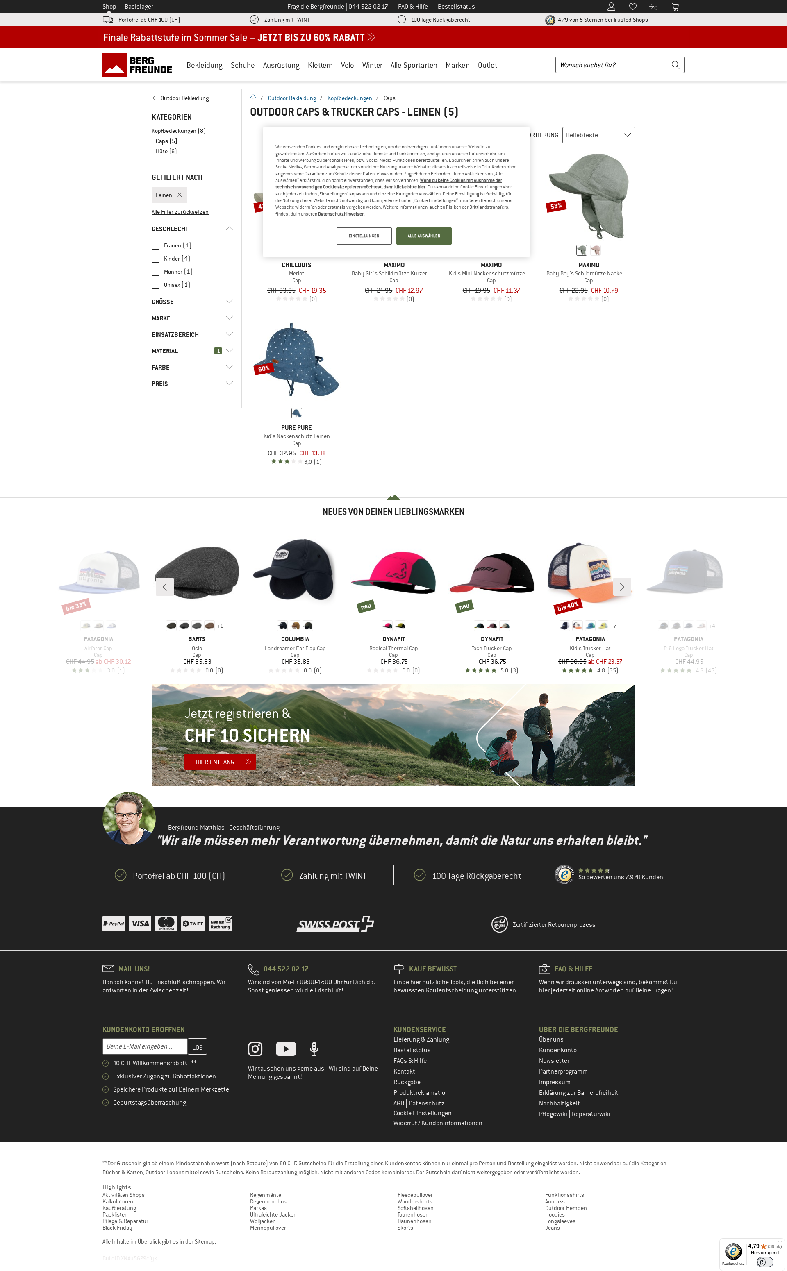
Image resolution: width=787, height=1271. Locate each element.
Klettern (320, 65)
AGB (399, 1103)
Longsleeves (560, 1221)
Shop (109, 6)
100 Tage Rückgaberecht (440, 19)
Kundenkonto (558, 1050)
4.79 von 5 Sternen (602, 19)
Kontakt (404, 1071)
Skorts (405, 1227)
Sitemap (205, 1241)
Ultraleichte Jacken (273, 1214)
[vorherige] (165, 587)
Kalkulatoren (117, 1201)
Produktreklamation (421, 1093)
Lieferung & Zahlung (421, 1039)
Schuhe (243, 65)
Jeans (552, 1227)
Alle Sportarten (414, 65)
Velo (347, 65)
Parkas (258, 1208)
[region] (396, 192)
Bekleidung (205, 65)
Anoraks (555, 1201)
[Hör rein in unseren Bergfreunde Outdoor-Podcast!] (320, 1051)
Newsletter (554, 1061)
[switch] (765, 1262)
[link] (192, 97)
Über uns (551, 1039)
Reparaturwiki (591, 1114)
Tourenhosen (413, 1214)
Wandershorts (415, 1201)
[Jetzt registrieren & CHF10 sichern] (393, 735)
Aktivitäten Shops (123, 1194)
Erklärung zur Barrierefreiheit (579, 1093)
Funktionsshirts (564, 1194)
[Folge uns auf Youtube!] (292, 1051)
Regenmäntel (266, 1194)
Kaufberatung (119, 1208)
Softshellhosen (416, 1208)
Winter (372, 65)
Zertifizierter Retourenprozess (554, 925)
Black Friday (117, 1227)
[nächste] (622, 587)
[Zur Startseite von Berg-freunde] (140, 65)
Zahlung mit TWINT (286, 19)
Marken (458, 65)
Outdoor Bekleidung (292, 98)
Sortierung (541, 135)
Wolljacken (263, 1221)
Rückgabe (407, 1082)
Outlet (487, 65)
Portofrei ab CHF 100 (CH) (149, 19)
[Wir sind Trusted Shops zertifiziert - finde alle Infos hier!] (565, 875)
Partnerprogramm (563, 1071)
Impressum (555, 1082)
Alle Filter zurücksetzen (180, 212)
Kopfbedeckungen (350, 98)
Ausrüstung (281, 65)
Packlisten (115, 1214)
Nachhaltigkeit (559, 1103)
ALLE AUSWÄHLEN (424, 235)
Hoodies (555, 1214)
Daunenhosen (415, 1221)
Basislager (139, 6)
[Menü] (780, 1243)
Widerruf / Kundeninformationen (438, 1123)
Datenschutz (427, 1103)
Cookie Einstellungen (423, 1113)
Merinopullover (268, 1227)
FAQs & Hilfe (410, 1061)
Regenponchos (268, 1201)
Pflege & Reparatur (125, 1221)
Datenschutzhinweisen (341, 214)
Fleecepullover (415, 1194)
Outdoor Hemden (566, 1208)
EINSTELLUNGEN (364, 235)
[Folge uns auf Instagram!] (261, 1051)
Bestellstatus (412, 1050)
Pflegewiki (554, 1114)
